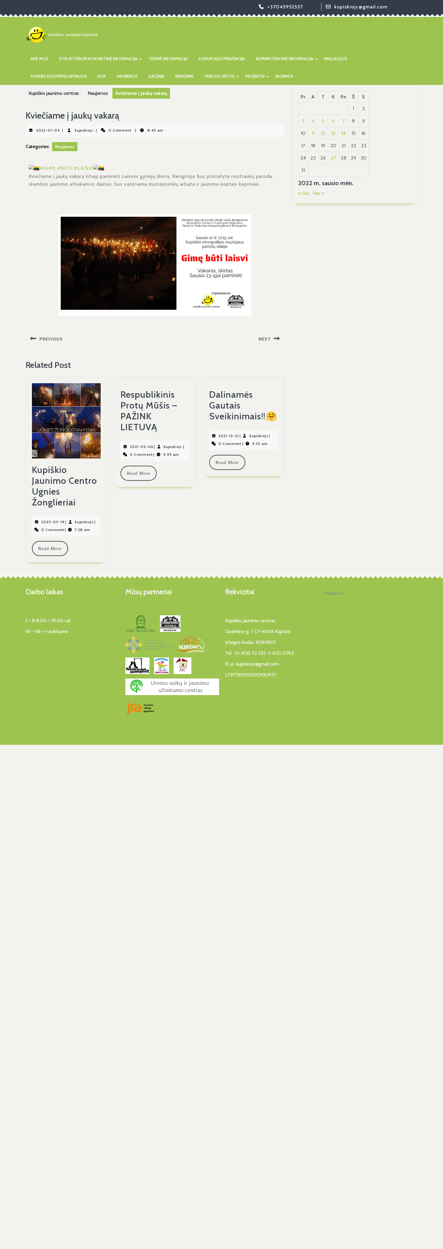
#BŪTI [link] (65, 168)
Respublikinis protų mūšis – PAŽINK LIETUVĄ (149, 411)
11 (313, 133)
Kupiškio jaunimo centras (54, 93)
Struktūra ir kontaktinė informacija (98, 58)
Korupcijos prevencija (222, 58)
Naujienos (127, 76)
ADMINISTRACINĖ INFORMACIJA (284, 58)
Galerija (156, 76)
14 (343, 133)
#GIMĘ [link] (48, 168)
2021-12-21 (228, 435)
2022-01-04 (48, 130)
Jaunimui (284, 76)
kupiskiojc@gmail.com (361, 7)
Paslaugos (335, 58)
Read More (53, 548)
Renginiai (184, 76)
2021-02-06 (141, 446)
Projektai (255, 76)
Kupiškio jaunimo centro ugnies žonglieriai (64, 486)
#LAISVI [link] (83, 168)
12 (323, 133)
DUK (102, 76)
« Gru (303, 193)
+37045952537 (285, 7)
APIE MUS (39, 58)
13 (333, 133)
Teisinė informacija (168, 58)
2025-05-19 (52, 522)
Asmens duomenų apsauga (58, 76)
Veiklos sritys (219, 76)
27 (333, 158)
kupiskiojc (84, 130)
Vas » (318, 193)
